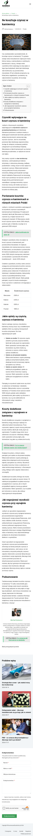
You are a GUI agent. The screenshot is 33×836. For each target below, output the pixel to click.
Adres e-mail (7, 768)
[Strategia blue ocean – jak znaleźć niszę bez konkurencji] (16, 672)
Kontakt (21, 831)
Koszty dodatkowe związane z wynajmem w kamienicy (13, 103)
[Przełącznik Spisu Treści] (27, 86)
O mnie (15, 831)
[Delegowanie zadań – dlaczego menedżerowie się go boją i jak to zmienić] (16, 699)
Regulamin (28, 831)
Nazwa (6, 763)
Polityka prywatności (26, 833)
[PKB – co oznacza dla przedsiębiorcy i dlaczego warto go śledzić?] (16, 727)
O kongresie (8, 831)
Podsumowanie (9, 110)
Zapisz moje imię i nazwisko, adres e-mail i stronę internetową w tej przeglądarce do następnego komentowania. (16, 799)
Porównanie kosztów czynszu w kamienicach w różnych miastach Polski (16, 94)
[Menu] (30, 4)
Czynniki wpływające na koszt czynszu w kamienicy (16, 90)
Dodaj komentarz (9, 780)
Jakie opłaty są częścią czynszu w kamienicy (15, 98)
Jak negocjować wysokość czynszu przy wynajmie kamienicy (15, 107)
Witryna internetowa (9, 774)
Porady (24, 29)
